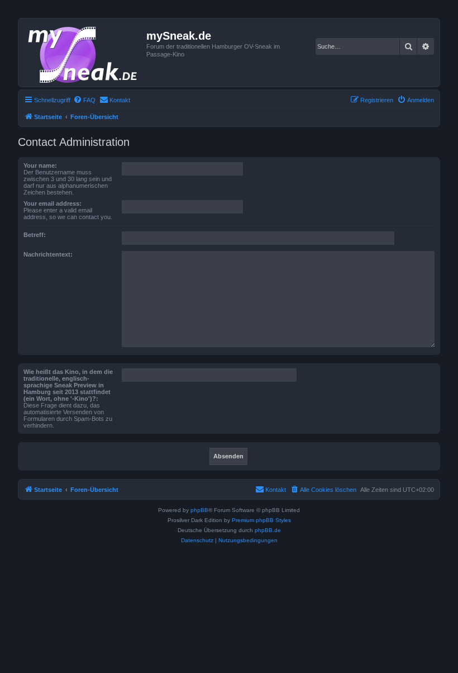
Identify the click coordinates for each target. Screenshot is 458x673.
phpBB (199, 510)
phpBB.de (268, 530)
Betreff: (34, 234)
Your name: (40, 165)
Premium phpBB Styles (261, 520)
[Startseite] (83, 52)
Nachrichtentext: (48, 254)
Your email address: (52, 203)
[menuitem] (84, 100)
